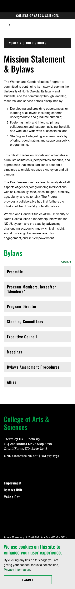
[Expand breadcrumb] (9, 25)
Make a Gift (12, 496)
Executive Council (23, 338)
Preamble (23, 273)
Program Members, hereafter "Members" (31, 289)
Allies (23, 383)
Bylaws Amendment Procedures (33, 368)
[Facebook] (15, 467)
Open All (66, 261)
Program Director (23, 307)
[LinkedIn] (25, 467)
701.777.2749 (50, 456)
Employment (13, 482)
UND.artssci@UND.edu (21, 456)
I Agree (37, 579)
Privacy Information (17, 569)
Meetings (23, 353)
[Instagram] (6, 467)
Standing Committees (25, 322)
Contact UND (13, 489)
